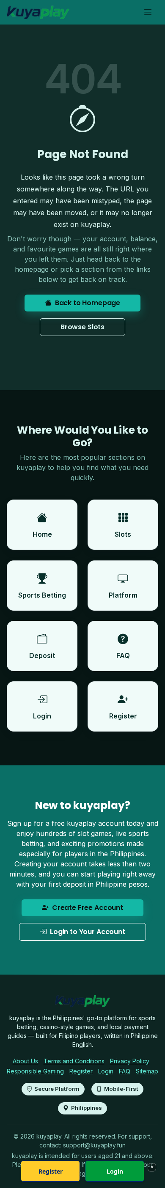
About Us (25, 1061)
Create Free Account (87, 907)
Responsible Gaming (35, 1071)
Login (105, 1071)
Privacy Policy (129, 1061)
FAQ (124, 1071)
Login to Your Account (87, 932)
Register (81, 1071)
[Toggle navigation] (148, 12)
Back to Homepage (87, 303)
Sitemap (147, 1071)
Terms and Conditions (74, 1061)
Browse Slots (82, 327)
